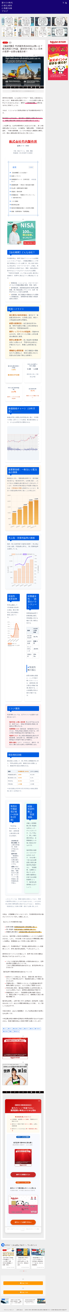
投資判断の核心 (17, 197)
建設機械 (16, 1028)
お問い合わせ (20, 1309)
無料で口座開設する (22, 1174)
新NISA (26, 1028)
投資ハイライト (16, 176)
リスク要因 (14, 201)
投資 (21, 1028)
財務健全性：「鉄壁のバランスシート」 (23, 195)
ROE (10, 1028)
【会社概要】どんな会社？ (19, 173)
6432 (5, 1028)
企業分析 (5, 42)
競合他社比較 (15, 205)
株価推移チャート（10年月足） (23, 180)
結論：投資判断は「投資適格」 (20, 211)
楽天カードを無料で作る (22, 1222)
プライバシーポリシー (9, 1309)
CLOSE (31, 167)
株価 (32, 1028)
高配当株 (17, 1031)
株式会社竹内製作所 (23, 141)
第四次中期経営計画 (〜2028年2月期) (22, 208)
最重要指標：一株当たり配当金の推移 (22, 185)
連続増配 (6, 1031)
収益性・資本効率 (16, 191)
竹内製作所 (38, 1028)
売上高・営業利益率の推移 (19, 188)
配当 (11, 1031)
